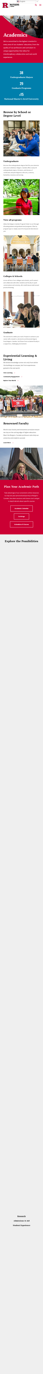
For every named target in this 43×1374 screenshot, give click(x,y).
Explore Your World (9, 380)
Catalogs (21, 516)
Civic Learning (7, 373)
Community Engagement (11, 376)
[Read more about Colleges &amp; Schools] (21, 253)
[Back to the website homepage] (11, 5)
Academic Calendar (21, 508)
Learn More (7, 442)
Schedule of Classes (21, 524)
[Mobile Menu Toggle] (40, 5)
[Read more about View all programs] (21, 197)
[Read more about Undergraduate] (21, 138)
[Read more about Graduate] (21, 310)
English (22, 1)
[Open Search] (36, 5)
